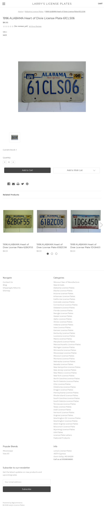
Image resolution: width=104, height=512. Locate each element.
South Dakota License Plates (66, 401)
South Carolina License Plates (66, 398)
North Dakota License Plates (66, 381)
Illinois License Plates (62, 322)
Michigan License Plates (64, 347)
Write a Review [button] (35, 26)
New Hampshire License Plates (66, 367)
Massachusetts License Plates (67, 344)
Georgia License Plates (63, 313)
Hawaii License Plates (62, 316)
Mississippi (8, 451)
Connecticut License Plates (65, 305)
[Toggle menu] (3, 3)
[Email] (13, 184)
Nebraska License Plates (64, 361)
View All (6, 454)
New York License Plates (63, 376)
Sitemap (6, 291)
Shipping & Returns (11, 288)
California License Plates (64, 299)
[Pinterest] (27, 184)
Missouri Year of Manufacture (66, 282)
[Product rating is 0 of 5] (8, 26)
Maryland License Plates (64, 342)
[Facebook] (8, 184)
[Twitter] (22, 184)
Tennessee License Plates (64, 404)
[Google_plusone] (4, 184)
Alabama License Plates (63, 288)
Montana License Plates (64, 359)
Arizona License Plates (63, 293)
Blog (5, 285)
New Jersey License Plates (64, 370)
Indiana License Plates (63, 325)
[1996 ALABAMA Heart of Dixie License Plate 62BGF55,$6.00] (18, 221)
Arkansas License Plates (64, 296)
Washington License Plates (65, 421)
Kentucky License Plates (64, 333)
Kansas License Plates (63, 330)
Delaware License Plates (64, 308)
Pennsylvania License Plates (66, 393)
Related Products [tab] (11, 194)
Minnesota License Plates (64, 350)
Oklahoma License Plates (64, 387)
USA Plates (58, 432)
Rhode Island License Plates (65, 395)
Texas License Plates (62, 407)
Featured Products (61, 438)
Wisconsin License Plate (64, 427)
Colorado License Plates (64, 302)
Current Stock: (10, 150)
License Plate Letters (62, 435)
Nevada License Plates (63, 364)
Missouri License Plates (63, 356)
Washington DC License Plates (67, 418)
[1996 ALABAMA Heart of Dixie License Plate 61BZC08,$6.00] (52, 221)
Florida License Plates (63, 310)
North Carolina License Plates (66, 378)
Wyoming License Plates (64, 429)
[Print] (18, 184)
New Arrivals (58, 285)
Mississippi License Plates (65, 353)
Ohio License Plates (62, 384)
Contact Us (8, 282)
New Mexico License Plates (65, 373)
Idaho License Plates (62, 319)
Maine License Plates (62, 339)
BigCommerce (17, 503)
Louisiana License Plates (64, 336)
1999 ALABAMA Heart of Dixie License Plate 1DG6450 (85, 246)
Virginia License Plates (63, 415)
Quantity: (7, 158)
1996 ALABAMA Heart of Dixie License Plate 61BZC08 (52, 246)
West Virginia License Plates (65, 424)
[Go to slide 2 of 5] (101, 225)
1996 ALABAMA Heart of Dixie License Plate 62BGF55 (18, 246)
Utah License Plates (62, 410)
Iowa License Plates (62, 327)
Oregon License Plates (63, 390)
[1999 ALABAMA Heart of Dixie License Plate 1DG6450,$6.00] (86, 221)
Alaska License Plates (63, 291)
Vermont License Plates (63, 412)
